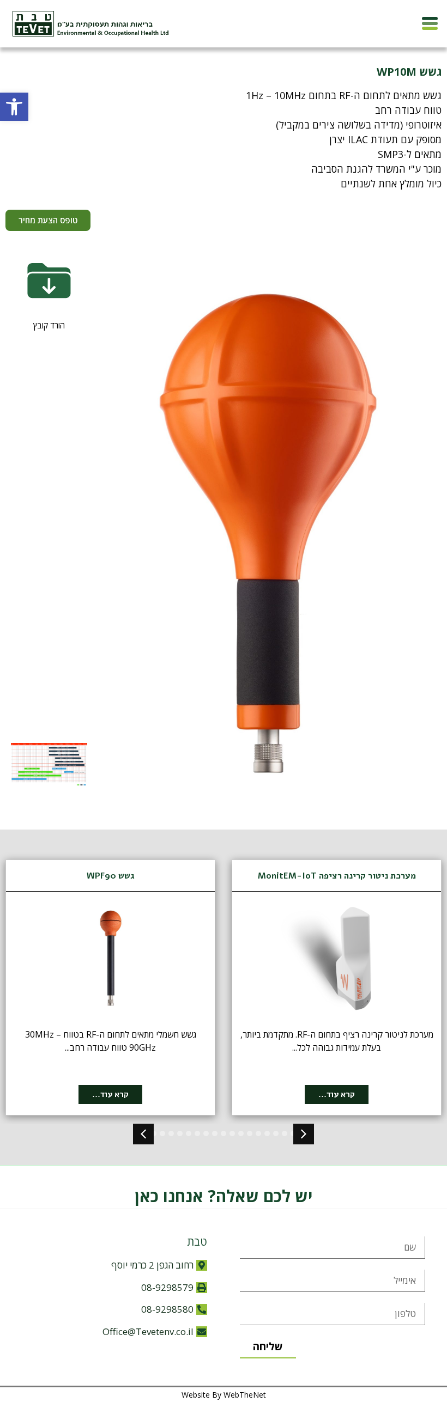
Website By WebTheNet (224, 1394)
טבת (197, 1241)
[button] (14, 107)
